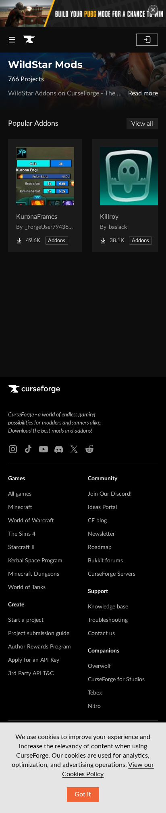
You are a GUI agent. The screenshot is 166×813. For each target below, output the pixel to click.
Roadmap (100, 547)
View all (142, 123)
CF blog (97, 521)
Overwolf (99, 666)
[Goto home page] (29, 39)
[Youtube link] (43, 449)
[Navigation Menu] (12, 40)
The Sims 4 (21, 534)
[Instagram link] (13, 449)
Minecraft (20, 507)
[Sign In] (147, 40)
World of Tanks (27, 587)
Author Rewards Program (39, 647)
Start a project (26, 620)
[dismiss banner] (153, 10)
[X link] (74, 449)
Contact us (101, 633)
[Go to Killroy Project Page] (129, 195)
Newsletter (101, 534)
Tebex (95, 693)
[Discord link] (59, 449)
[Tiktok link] (28, 449)
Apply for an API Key (33, 660)
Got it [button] (83, 794)
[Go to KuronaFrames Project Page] (45, 195)
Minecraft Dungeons (33, 574)
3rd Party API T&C (31, 673)
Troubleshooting (108, 620)
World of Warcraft (31, 521)
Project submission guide (38, 633)
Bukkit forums (105, 561)
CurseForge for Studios (116, 679)
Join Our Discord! (110, 494)
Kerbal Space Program (35, 561)
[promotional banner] (83, 13)
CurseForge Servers (111, 574)
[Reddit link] (89, 449)
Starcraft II (21, 547)
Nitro (94, 706)
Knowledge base (108, 607)
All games (19, 494)
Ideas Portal (102, 507)
